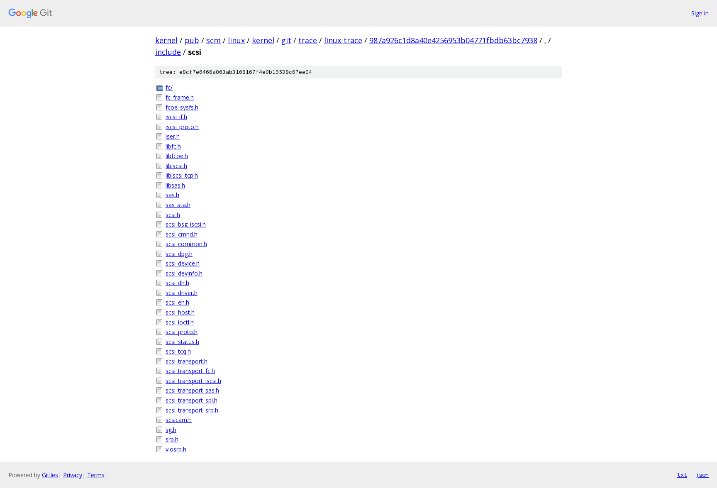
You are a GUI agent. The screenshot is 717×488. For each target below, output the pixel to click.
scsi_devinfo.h (184, 273)
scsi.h (173, 215)
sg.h (171, 430)
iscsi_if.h (176, 117)
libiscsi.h (176, 166)
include (168, 52)
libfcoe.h (177, 156)
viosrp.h (176, 449)
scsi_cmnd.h (182, 234)
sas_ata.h (178, 205)
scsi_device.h (183, 263)
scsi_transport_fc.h (190, 371)
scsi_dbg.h (179, 254)
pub (192, 40)
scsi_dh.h (177, 283)
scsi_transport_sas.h (192, 390)
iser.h (173, 136)
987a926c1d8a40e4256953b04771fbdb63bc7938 (453, 40)
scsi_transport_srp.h (192, 410)
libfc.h (173, 146)
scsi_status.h (182, 342)
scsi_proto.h (182, 332)
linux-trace (343, 40)
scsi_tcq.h (178, 351)
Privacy (72, 475)
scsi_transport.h (186, 361)
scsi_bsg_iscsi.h (186, 224)
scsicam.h (179, 420)
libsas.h (175, 185)
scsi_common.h (186, 244)
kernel (166, 40)
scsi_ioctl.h (180, 322)
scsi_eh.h (177, 302)
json (702, 474)
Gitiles (50, 475)
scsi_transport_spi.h (191, 400)
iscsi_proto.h (182, 127)
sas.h (172, 195)
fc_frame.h (180, 97)
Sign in (700, 13)
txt (682, 474)
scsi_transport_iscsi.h (193, 381)
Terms (96, 475)
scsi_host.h (180, 312)
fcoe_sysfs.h (182, 107)
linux (236, 40)
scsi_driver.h (182, 293)
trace (307, 40)
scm (213, 40)
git (286, 40)
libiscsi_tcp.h (182, 175)
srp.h (172, 439)
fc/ (169, 87)
